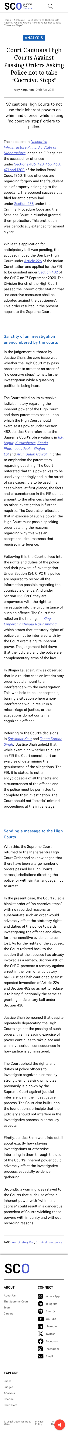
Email (49, 1356)
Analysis (19, 20)
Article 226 (33, 260)
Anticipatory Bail (23, 1242)
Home (7, 20)
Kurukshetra (25, 442)
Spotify (50, 1311)
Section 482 (48, 272)
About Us (10, 1295)
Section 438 (24, 203)
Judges (8, 1387)
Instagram (52, 1349)
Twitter (50, 1334)
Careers (8, 1313)
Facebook (52, 1341)
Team (7, 1307)
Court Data (10, 1405)
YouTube (51, 1319)
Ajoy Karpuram (24, 89)
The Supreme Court (16, 1301)
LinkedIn (51, 1326)
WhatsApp (53, 1296)
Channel (9, 1399)
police (58, 1242)
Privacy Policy (39, 1422)
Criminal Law (44, 1242)
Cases (8, 1381)
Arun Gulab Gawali (32, 454)
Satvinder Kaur (20, 738)
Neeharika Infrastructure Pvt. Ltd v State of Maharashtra (30, 147)
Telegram (51, 1303)
